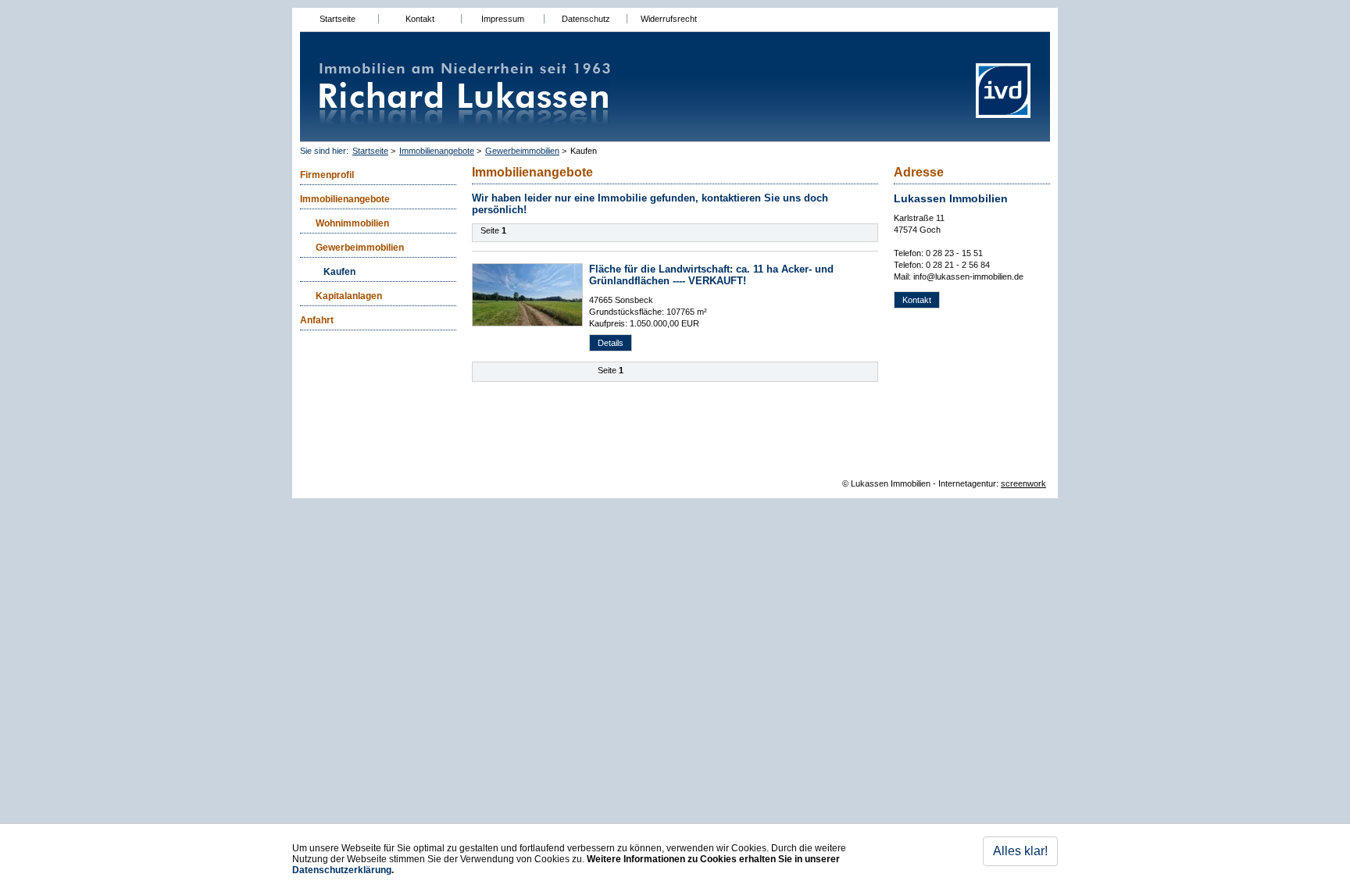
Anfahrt (317, 320)
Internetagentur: (968, 483)
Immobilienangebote (436, 150)
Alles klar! (1020, 851)
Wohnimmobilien (352, 223)
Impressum (502, 18)
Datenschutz (586, 18)
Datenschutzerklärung (341, 870)
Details (610, 343)
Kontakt (419, 18)
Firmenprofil (327, 174)
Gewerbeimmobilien (522, 150)
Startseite (337, 18)
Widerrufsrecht (669, 18)
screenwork (1023, 483)
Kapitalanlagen (349, 296)
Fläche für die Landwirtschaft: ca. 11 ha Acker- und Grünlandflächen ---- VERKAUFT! (711, 275)
